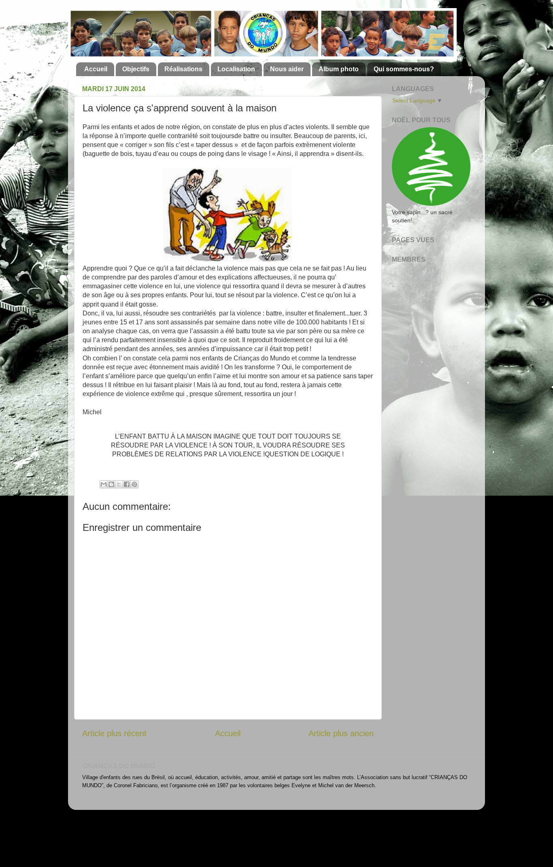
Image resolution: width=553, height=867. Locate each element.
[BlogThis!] (111, 484)
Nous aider (287, 69)
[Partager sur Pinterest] (134, 484)
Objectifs (135, 69)
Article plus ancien (341, 733)
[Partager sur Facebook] (127, 484)
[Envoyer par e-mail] (104, 484)
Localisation (236, 69)
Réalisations (183, 69)
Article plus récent (114, 733)
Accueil (95, 69)
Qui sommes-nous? (404, 69)
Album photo (339, 69)
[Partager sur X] (119, 484)
